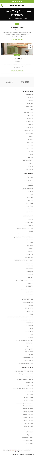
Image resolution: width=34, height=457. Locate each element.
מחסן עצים (30, 118)
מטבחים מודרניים (28, 397)
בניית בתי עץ (30, 311)
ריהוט (17, 23)
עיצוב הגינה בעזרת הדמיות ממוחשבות (23, 260)
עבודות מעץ (30, 254)
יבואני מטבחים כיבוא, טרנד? (26, 374)
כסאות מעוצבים (29, 351)
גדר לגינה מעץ (29, 322)
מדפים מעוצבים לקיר (27, 357)
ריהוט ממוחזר (29, 286)
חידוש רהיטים (29, 343)
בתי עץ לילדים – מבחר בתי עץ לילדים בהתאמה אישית (20, 317)
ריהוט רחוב (30, 294)
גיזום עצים (30, 191)
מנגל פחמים (30, 206)
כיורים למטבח (29, 377)
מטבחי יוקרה (30, 385)
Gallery (17, 55)
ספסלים (31, 151)
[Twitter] (19, 2)
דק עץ (31, 194)
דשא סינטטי (30, 197)
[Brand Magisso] (9, 82)
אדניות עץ (30, 97)
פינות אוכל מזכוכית (28, 411)
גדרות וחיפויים (29, 325)
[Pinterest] (17, 2)
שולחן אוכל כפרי (29, 432)
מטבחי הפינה (29, 203)
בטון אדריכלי (30, 103)
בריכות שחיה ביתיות (28, 188)
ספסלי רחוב (30, 245)
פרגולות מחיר (29, 268)
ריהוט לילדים (29, 283)
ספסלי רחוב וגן (29, 148)
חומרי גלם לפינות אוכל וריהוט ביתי (24, 340)
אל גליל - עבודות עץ (29, 454)
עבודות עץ (30, 209)
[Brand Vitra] (25, 82)
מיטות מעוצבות (29, 222)
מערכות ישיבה (29, 133)
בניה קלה (30, 183)
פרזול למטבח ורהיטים (27, 429)
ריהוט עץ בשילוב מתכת (27, 289)
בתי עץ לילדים (29, 106)
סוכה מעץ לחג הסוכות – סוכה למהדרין (23, 237)
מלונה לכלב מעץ (29, 225)
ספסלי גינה (30, 142)
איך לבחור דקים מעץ (28, 302)
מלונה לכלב (30, 124)
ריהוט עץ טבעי (29, 292)
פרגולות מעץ (30, 271)
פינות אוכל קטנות (28, 426)
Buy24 (22, 454)
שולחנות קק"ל (29, 169)
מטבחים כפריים (29, 391)
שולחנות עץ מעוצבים (28, 440)
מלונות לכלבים (29, 127)
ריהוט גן (31, 163)
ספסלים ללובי (29, 251)
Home (25, 18)
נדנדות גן (30, 139)
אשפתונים (30, 100)
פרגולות (31, 154)
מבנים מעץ (30, 115)
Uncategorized (29, 94)
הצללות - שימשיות (28, 112)
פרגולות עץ (30, 274)
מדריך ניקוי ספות (29, 360)
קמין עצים (30, 157)
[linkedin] (15, 2)
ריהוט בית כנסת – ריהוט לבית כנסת (24, 280)
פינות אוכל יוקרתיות (28, 408)
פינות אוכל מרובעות (28, 417)
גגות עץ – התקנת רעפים (27, 320)
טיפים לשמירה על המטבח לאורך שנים (24, 371)
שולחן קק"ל (30, 434)
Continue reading (17, 39)
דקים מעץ (30, 337)
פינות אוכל (30, 177)
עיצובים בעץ (30, 212)
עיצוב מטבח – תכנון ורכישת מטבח (24, 403)
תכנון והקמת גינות (28, 180)
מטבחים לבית (17, 58)
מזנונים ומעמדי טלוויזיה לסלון (25, 363)
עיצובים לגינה (29, 263)
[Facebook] (21, 2)
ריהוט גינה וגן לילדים (28, 160)
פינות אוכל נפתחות (28, 420)
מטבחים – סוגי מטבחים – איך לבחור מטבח (22, 388)
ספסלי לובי (30, 145)
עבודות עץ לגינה (29, 257)
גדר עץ (31, 109)
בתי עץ (31, 314)
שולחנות (31, 166)
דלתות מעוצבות (29, 331)
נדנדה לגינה (30, 136)
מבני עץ (31, 354)
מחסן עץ (31, 219)
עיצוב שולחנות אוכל (28, 406)
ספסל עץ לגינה (29, 239)
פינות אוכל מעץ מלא (28, 414)
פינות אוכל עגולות (28, 423)
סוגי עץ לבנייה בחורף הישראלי (25, 234)
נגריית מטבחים (16, 454)
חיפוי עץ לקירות (29, 346)
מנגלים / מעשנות (29, 130)
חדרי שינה (30, 200)
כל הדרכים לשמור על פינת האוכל (25, 379)
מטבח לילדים (29, 121)
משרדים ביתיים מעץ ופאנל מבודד (24, 228)
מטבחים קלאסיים (17, 27)
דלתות (31, 328)
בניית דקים (30, 185)
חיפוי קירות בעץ (29, 349)
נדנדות (31, 231)
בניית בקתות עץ (29, 308)
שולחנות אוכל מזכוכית (27, 437)
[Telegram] (13, 2)
